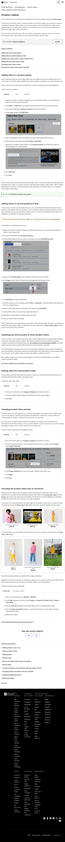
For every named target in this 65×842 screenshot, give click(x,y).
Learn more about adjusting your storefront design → (17, 622)
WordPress (38, 702)
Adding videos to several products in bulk (13, 55)
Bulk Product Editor (8, 678)
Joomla (37, 707)
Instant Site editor (51, 494)
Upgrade (57, 41)
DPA (29, 835)
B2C (25, 724)
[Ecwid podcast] (46, 818)
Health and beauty (26, 728)
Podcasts (37, 786)
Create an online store (37, 806)
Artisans (47, 722)
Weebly (37, 715)
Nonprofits (27, 716)
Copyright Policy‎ (46, 835)
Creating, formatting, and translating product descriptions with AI (21, 668)
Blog (36, 784)
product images (56, 19)
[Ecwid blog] (43, 818)
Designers (48, 709)
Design (3, 497)
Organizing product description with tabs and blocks (18, 671)
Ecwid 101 (17, 775)
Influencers (48, 715)
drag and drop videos (51, 325)
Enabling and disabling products (11, 674)
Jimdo (36, 731)
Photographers (49, 704)
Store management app (28, 804)
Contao (37, 728)
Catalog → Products (27, 109)
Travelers (47, 720)
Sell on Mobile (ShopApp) (17, 765)
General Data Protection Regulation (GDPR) (43, 343)
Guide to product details (9, 651)
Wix (36, 709)
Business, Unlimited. (19, 41)
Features (16, 777)
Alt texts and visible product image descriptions (16, 661)
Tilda (36, 734)
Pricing (16, 787)
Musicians (47, 712)
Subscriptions (28, 788)
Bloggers (47, 702)
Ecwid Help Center (7, 7)
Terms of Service (36, 835)
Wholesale (27, 704)
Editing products (7, 654)
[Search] (58, 2)
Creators (47, 707)
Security (26, 795)
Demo (16, 784)
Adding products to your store (11, 647)
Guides (37, 789)
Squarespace (38, 712)
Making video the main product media (12, 61)
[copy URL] (33, 75)
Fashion (26, 714)
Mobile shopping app (27, 810)
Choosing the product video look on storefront (15, 67)
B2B (25, 721)
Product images (7, 658)
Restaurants (27, 719)
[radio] (28, 635)
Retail (26, 711)
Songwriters (48, 717)
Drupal (36, 704)
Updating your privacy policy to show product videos (17, 58)
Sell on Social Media (16, 710)
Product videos (6, 664)
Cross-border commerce (27, 735)
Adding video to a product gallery (11, 52)
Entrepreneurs (28, 699)
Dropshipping (28, 702)
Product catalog (32, 7)
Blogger (37, 721)
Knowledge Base (20, 7)
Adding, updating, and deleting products (13, 10)
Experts (16, 803)
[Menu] (63, 2)
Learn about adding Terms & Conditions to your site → (17, 363)
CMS (36, 699)
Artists (46, 699)
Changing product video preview (11, 64)
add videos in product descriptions (20, 194)
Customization (28, 815)
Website (26, 597)
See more (4, 683)
